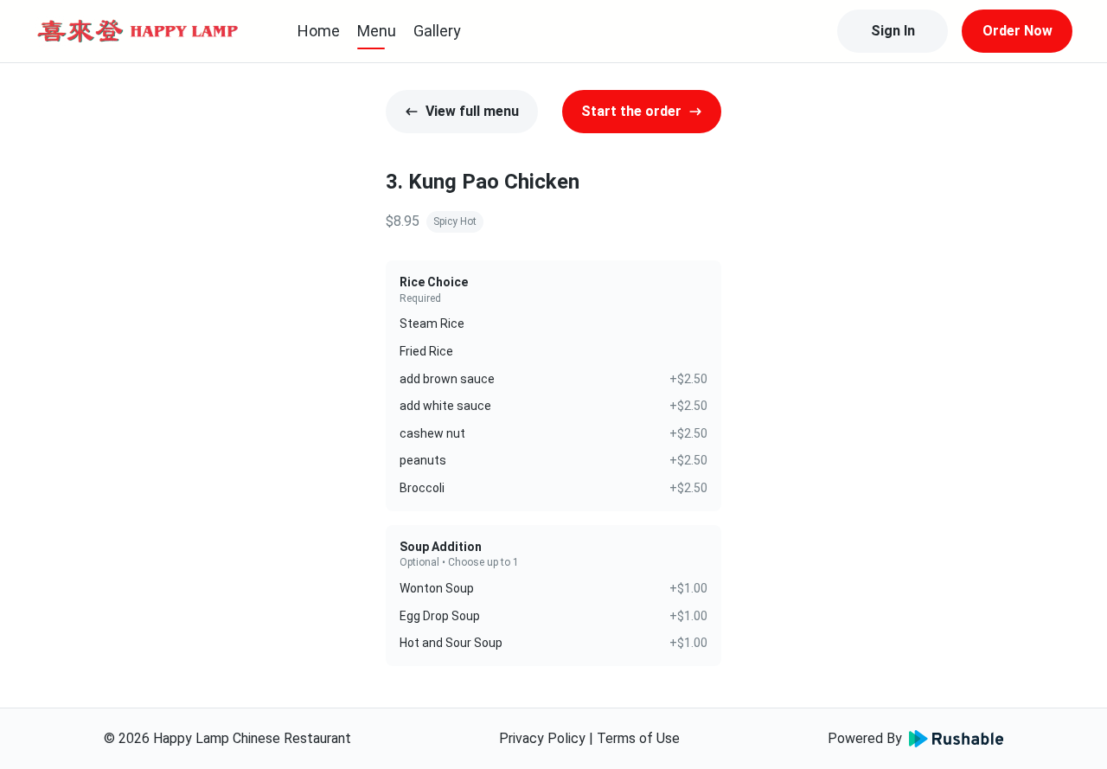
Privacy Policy (542, 738)
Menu (376, 31)
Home (319, 31)
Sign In (893, 30)
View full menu (472, 111)
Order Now (1017, 30)
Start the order (631, 111)
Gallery (437, 31)
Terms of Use (638, 738)
